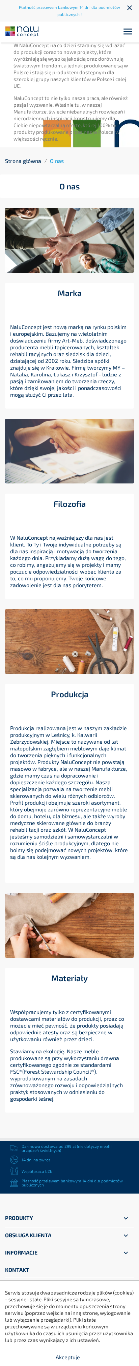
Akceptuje (68, 1357)
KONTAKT (17, 1269)
